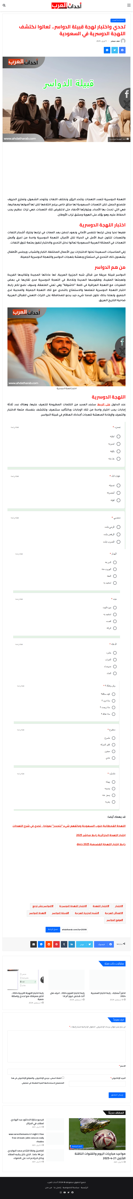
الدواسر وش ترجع (42, 906)
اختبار (118, 906)
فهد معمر (115, 41)
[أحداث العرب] (66, 5)
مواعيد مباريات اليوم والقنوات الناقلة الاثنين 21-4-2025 (100, 1156)
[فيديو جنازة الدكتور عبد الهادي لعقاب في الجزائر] (55, 1124)
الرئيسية (84, 1188)
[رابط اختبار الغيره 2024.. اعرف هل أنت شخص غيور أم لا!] (66, 980)
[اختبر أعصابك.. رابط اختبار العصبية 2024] (107, 980)
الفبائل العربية (113, 913)
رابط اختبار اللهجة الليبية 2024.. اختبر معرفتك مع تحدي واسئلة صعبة (27, 996)
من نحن (48, 1188)
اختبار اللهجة (100, 906)
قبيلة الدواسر (59, 913)
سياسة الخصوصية (71, 1188)
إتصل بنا (57, 1188)
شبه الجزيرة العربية (86, 913)
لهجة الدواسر (37, 913)
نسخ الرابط (53, 930)
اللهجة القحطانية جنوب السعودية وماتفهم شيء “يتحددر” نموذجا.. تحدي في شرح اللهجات (69, 826)
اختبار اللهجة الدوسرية (72, 906)
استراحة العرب (118, 20)
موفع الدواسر (114, 920)
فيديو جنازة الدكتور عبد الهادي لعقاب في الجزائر (27, 1121)
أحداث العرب (52, 1183)
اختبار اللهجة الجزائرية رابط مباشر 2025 (101, 835)
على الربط (103, 404)
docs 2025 (83, 844)
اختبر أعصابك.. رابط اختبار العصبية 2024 (108, 994)
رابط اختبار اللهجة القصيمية (107, 844)
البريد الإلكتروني (118, 1078)
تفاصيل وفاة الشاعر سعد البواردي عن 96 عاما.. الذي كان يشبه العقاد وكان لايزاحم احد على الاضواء (26, 1154)
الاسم (122, 1066)
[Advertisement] (66, 169)
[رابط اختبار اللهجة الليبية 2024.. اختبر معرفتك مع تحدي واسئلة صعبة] (25, 980)
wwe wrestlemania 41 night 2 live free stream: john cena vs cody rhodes (26, 1138)
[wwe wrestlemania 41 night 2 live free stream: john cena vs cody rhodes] (55, 1139)
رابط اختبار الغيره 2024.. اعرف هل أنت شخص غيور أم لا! (67, 994)
